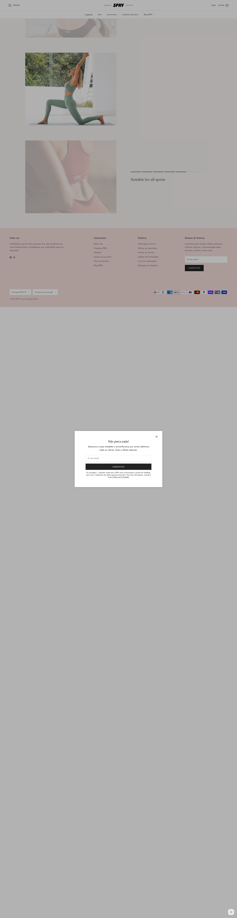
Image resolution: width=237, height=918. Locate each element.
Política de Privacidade (120, 477)
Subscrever (118, 466)
